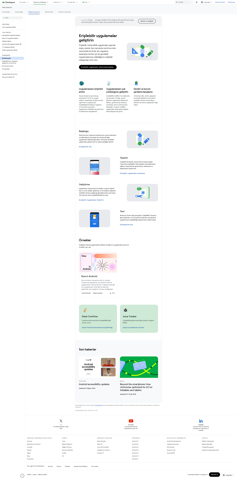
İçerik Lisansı (98, 405)
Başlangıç (84, 131)
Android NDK (171, 453)
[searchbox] (12, 17)
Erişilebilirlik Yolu (85, 147)
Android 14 (135, 450)
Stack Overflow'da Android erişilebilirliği (97, 328)
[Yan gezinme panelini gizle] (22, 476)
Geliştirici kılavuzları (173, 444)
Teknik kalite (49, 12)
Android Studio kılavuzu (174, 441)
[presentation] (118, 349)
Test (122, 211)
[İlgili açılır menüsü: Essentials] (28, 2)
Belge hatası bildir (207, 444)
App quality (7, 7)
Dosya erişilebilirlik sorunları (133, 328)
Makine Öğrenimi (67, 444)
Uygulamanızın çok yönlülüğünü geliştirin (117, 90)
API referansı (170, 447)
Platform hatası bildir (208, 441)
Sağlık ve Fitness (66, 447)
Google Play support (208, 447)
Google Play (71, 2)
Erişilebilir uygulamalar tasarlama (132, 173)
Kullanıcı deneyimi (34, 12)
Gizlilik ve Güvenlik (64, 12)
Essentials (22, 2)
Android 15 (135, 447)
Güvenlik (29, 447)
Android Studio (220, 2)
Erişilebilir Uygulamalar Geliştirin (91, 200)
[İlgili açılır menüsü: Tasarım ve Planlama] (48, 2)
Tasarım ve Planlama (39, 2)
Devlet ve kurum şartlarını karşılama (143, 90)
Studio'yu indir (171, 450)
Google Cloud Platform (80, 466)
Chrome (58, 466)
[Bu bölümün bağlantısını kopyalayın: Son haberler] (99, 350)
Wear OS (99, 444)
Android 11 (135, 459)
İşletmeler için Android (33, 444)
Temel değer (19, 12)
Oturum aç (231, 2)
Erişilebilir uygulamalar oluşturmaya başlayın (98, 67)
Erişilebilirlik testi (126, 225)
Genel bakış (6, 12)
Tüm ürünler (94, 466)
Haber (29, 453)
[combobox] (184, 2)
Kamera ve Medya (67, 450)
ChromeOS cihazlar (103, 447)
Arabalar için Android (103, 450)
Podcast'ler (30, 459)
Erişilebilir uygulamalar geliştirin (98, 37)
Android (29, 441)
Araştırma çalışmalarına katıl (210, 450)
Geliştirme (56, 2)
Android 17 (135, 441)
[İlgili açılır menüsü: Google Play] (77, 2)
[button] (12, 35)
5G (63, 456)
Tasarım (124, 157)
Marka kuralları (42, 474)
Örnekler (85, 240)
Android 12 (135, 456)
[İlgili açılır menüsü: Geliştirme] (62, 2)
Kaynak (29, 450)
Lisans (34, 474)
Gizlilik (64, 453)
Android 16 (135, 444)
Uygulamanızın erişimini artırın (91, 90)
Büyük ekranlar (101, 441)
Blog (86, 2)
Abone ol (214, 474)
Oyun (63, 441)
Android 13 (135, 453)
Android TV (100, 453)
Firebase (67, 466)
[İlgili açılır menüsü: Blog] (89, 2)
